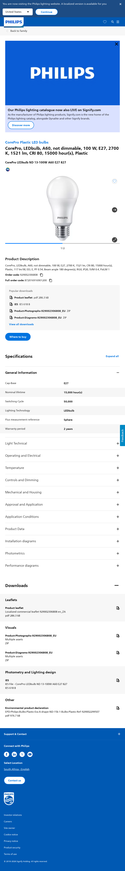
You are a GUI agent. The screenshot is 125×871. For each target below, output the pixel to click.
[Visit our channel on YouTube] (30, 754)
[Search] (113, 22)
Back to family (18, 31)
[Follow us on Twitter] (22, 754)
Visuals (10, 627)
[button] (10, 209)
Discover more (21, 125)
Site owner (9, 828)
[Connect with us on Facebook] (6, 754)
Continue (46, 12)
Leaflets (11, 600)
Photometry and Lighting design (30, 672)
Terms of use (10, 854)
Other (9, 700)
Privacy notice (11, 841)
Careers (8, 821)
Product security (12, 847)
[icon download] (118, 608)
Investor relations (13, 815)
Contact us (14, 780)
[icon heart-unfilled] (105, 22)
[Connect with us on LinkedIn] (14, 754)
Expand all (112, 356)
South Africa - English (16, 769)
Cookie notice (11, 834)
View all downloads (21, 324)
